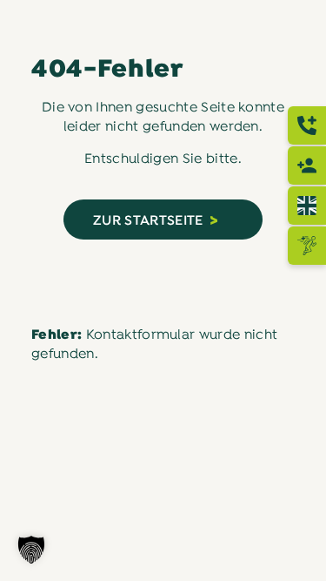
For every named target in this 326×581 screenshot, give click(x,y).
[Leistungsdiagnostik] (307, 245)
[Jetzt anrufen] (307, 125)
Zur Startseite (148, 221)
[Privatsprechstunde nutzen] (307, 165)
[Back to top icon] (290, 545)
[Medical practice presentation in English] (307, 205)
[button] (31, 549)
